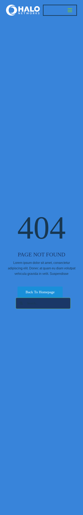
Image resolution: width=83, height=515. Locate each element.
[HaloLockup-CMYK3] (23, 6)
